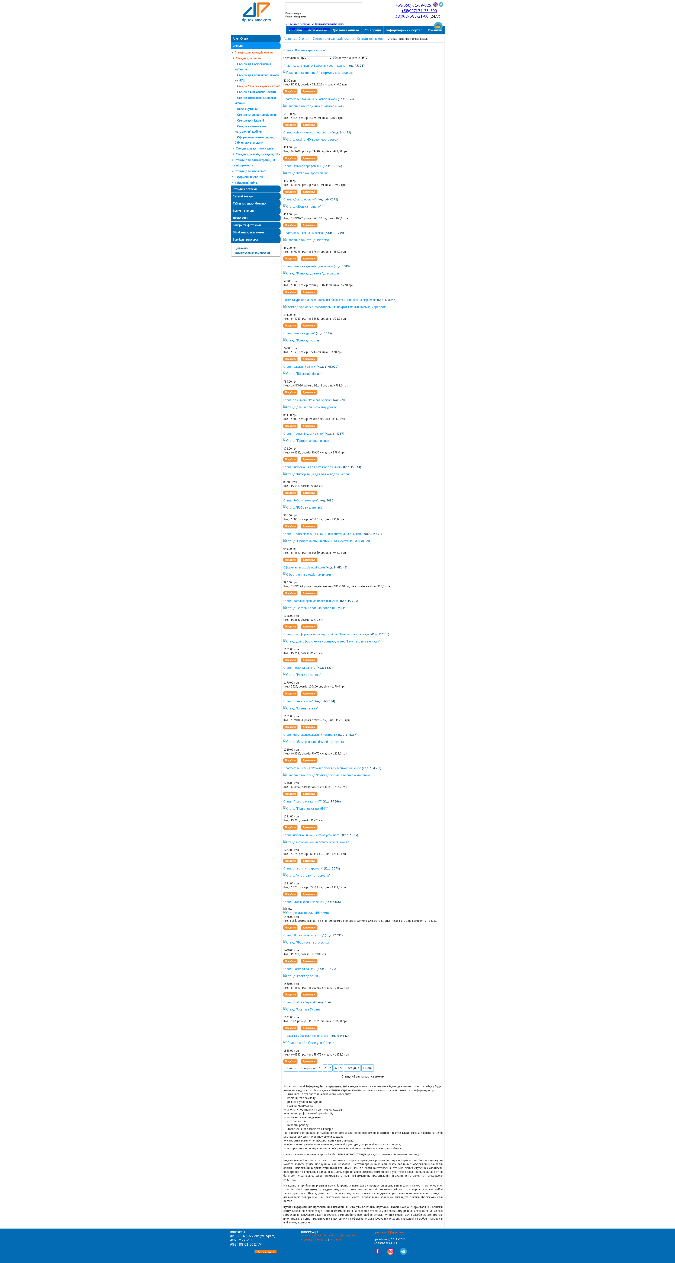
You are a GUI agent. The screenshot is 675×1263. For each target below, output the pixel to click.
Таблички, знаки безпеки (249, 203)
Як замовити (331, 1235)
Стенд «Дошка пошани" (299, 199)
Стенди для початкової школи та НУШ (257, 77)
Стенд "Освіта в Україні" (299, 1002)
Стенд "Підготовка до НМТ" (302, 801)
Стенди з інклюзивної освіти (256, 92)
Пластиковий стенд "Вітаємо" (303, 233)
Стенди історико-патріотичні (257, 115)
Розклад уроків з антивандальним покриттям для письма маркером (329, 300)
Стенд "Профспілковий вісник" (303, 433)
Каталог (316, 1235)
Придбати (290, 91)
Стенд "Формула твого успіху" (303, 935)
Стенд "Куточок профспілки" (302, 166)
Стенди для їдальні (250, 120)
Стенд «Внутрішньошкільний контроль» (310, 735)
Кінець (367, 1068)
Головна (289, 38)
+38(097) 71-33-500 (419, 10)
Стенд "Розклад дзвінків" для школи (308, 266)
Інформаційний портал (314, 1239)
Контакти (335, 1239)
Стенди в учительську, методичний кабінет (251, 128)
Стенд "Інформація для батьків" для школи (312, 467)
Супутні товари (243, 196)
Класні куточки (247, 109)
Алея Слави (240, 38)
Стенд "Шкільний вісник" (299, 366)
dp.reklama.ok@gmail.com (389, 1232)
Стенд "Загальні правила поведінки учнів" (311, 601)
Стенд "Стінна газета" (298, 701)
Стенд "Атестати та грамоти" (303, 868)
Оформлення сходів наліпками (304, 567)
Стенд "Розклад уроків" (299, 333)
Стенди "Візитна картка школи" (258, 86)
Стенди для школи (248, 58)
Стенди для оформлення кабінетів (253, 66)
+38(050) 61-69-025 (413, 5)
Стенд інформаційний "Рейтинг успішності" (312, 835)
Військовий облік (246, 183)
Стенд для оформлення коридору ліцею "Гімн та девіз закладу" (326, 634)
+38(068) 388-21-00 (411, 16)
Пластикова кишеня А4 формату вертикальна (314, 65)
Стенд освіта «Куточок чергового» (307, 132)
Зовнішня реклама (245, 239)
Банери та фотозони (247, 225)
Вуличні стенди (243, 211)
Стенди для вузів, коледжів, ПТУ (258, 154)
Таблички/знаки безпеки (329, 24)
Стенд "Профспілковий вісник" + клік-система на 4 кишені (322, 534)
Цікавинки (241, 248)
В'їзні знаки (323, 28)
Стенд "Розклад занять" (299, 668)
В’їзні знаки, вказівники (248, 232)
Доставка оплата (350, 1235)
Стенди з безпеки (245, 189)
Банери (293, 28)
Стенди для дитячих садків (255, 148)
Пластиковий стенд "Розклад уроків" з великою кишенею (322, 768)
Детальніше (309, 91)
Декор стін (240, 218)
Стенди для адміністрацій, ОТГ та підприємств (254, 162)
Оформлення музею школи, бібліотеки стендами (254, 140)
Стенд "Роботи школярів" (300, 500)
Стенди (306, 28)
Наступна (352, 1068)
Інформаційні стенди (249, 177)
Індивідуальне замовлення (252, 253)
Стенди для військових (250, 171)
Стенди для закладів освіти (254, 52)
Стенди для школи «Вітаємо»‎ (303, 902)
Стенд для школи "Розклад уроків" (307, 400)
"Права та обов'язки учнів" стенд (306, 1036)
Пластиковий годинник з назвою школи (310, 99)
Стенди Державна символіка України (255, 100)
